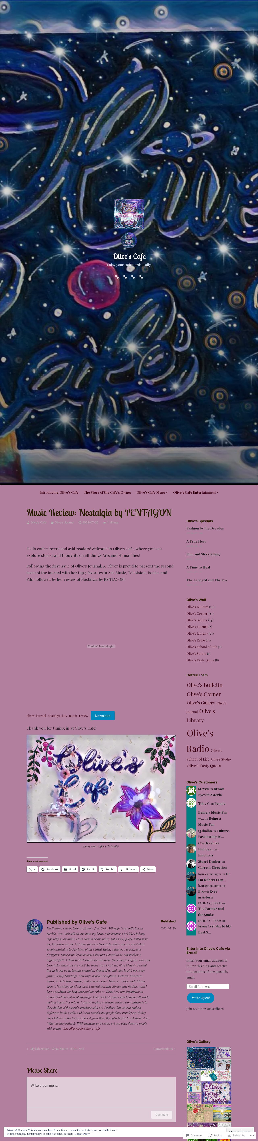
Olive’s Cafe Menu (150, 492)
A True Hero (196, 541)
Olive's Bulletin (197, 607)
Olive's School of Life (201, 647)
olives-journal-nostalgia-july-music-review (57, 716)
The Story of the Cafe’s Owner (107, 492)
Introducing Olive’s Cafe (59, 492)
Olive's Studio (196, 653)
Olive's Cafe (129, 256)
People (219, 803)
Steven (203, 788)
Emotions (205, 855)
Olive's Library (197, 633)
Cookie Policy (82, 1133)
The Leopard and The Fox (206, 580)
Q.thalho (205, 831)
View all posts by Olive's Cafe (81, 1029)
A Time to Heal (198, 567)
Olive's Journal (64, 522)
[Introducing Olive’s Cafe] (117, 276)
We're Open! (201, 998)
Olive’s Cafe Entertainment (194, 492)
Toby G (204, 803)
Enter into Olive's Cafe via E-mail (208, 950)
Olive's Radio (195, 640)
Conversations (163, 1049)
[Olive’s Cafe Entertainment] (141, 276)
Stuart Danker (209, 861)
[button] (201, 1058)
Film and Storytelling (203, 554)
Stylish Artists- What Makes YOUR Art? (55, 1049)
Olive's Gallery (196, 620)
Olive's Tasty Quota (200, 660)
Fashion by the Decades (205, 528)
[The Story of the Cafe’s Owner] (125, 276)
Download (102, 716)
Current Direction (212, 867)
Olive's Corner (197, 613)
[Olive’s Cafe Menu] (133, 276)
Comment (161, 1114)
